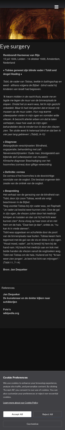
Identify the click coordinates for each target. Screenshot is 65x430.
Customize (32, 423)
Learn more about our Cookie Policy (20, 402)
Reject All (47, 414)
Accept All (17, 414)
